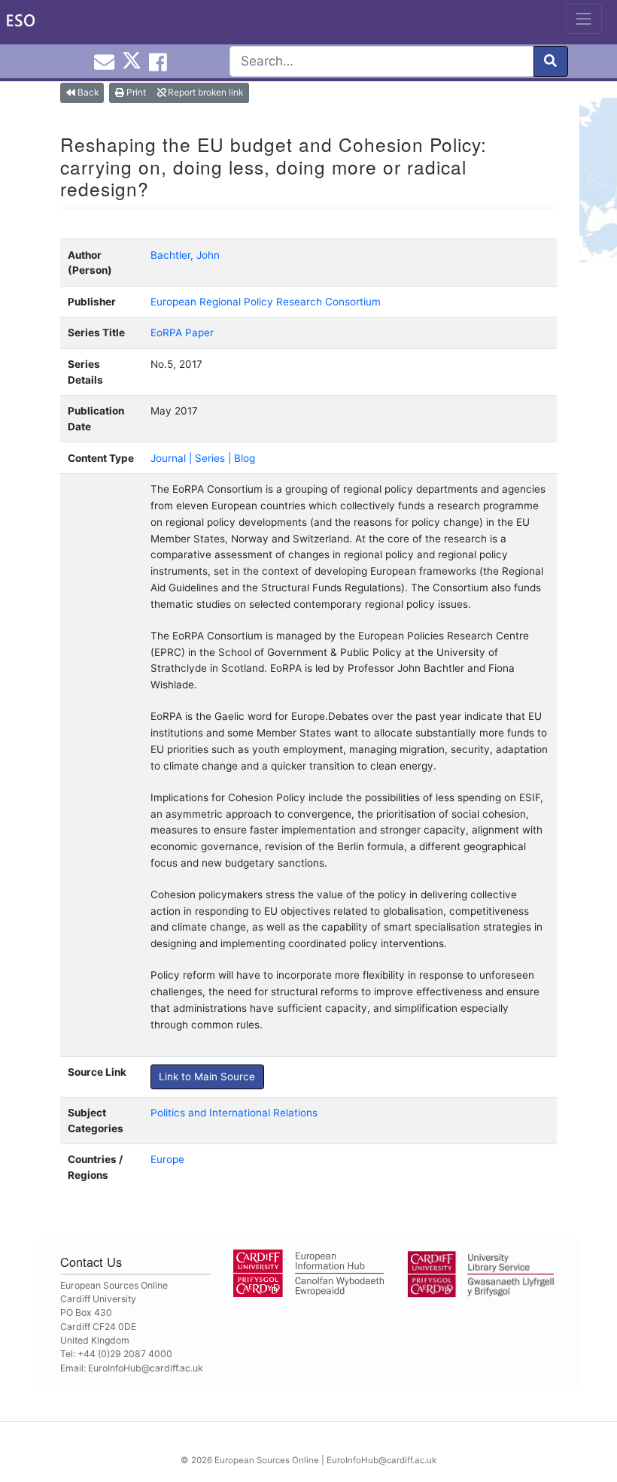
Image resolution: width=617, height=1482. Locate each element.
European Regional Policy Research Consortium (265, 302)
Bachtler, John (185, 255)
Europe (167, 1159)
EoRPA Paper (182, 332)
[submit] (550, 61)
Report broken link (204, 92)
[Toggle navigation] (584, 19)
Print (135, 92)
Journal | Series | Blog (202, 458)
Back (87, 92)
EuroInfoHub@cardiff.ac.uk (145, 1368)
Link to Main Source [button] (207, 1077)
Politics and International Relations (234, 1113)
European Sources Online (266, 1460)
